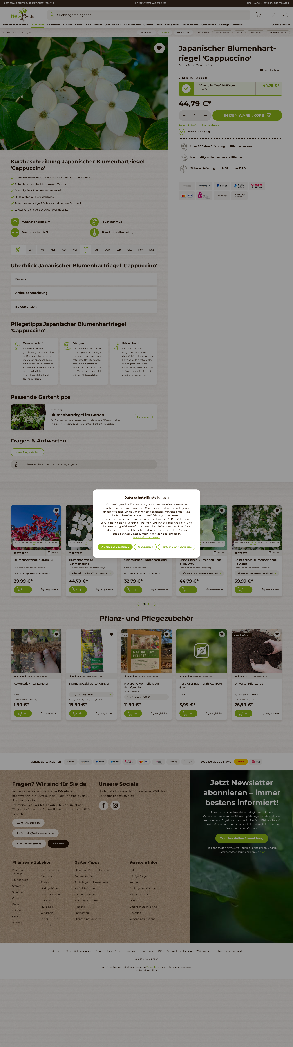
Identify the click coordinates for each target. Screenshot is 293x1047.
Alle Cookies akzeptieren (115, 547)
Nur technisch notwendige (177, 547)
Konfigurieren (145, 547)
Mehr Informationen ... (146, 537)
